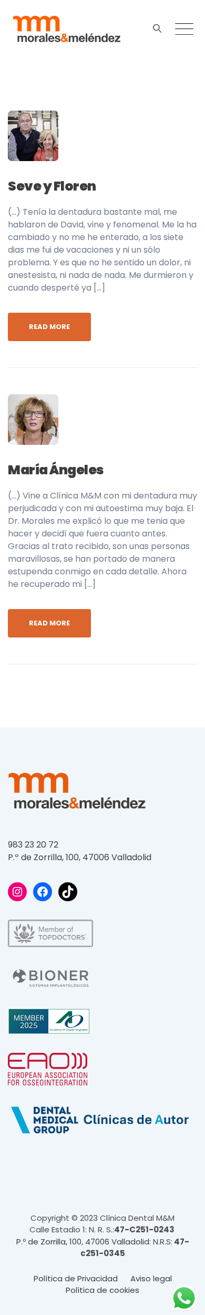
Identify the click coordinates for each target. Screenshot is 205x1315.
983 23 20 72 (33, 845)
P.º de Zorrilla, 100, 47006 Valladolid (79, 857)
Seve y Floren (52, 186)
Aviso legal (151, 1278)
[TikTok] (67, 891)
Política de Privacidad (76, 1278)
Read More (49, 327)
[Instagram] (17, 891)
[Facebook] (42, 891)
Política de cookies (102, 1290)
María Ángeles (56, 470)
